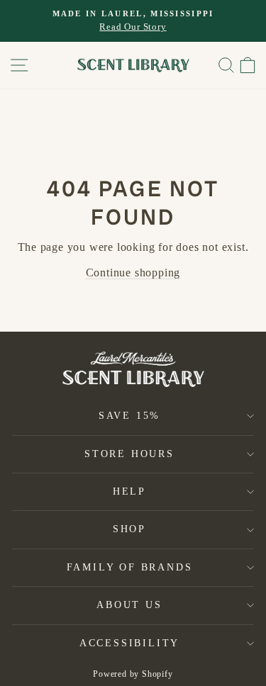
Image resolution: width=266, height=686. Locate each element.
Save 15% (129, 415)
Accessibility (129, 643)
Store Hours (129, 454)
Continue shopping (133, 272)
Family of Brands (130, 567)
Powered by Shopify (132, 674)
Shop (129, 529)
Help (129, 491)
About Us (129, 605)
